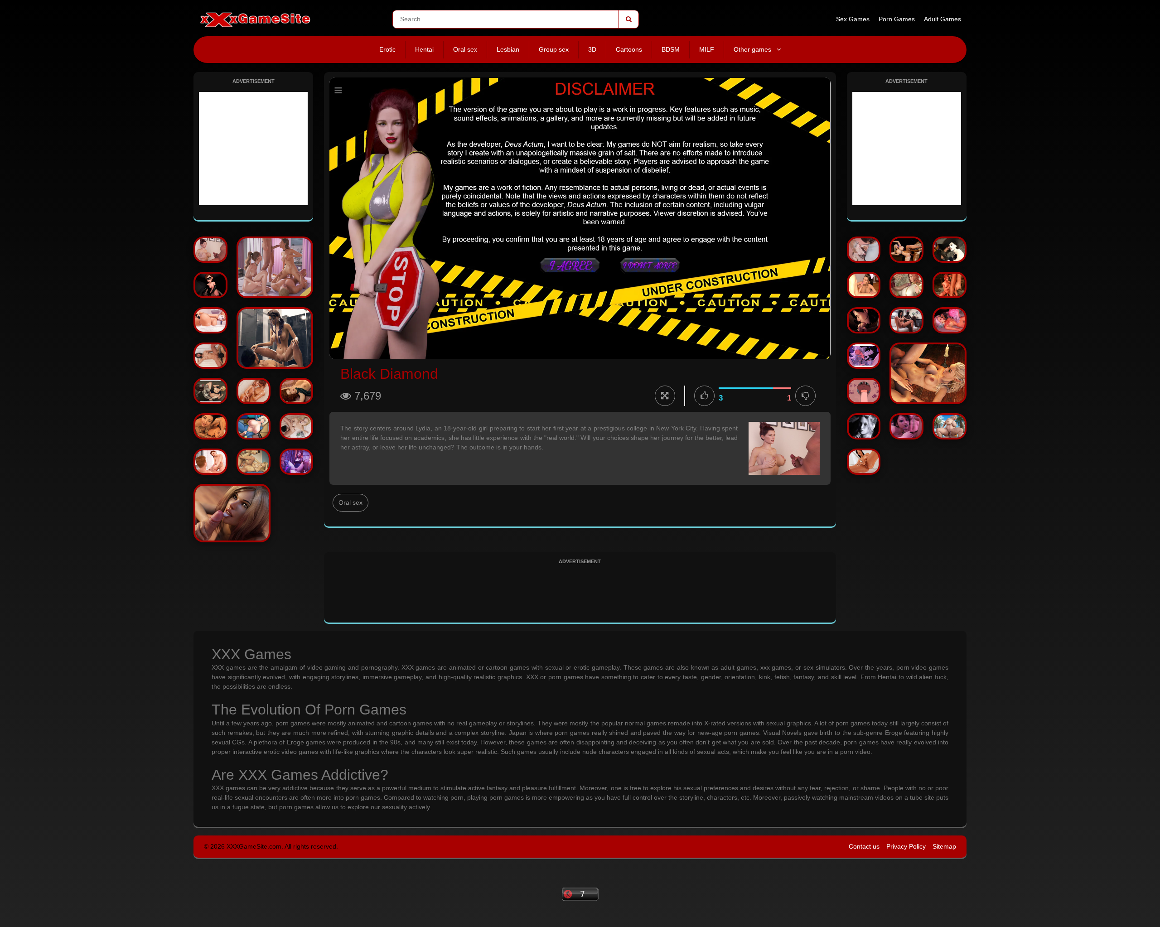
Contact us (864, 846)
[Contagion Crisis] (210, 391)
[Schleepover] (950, 285)
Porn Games (897, 19)
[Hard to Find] (210, 462)
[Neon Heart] (906, 426)
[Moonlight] (275, 338)
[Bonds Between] (275, 267)
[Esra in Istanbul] (906, 320)
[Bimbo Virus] (906, 250)
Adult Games (942, 19)
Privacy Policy (906, 846)
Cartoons (629, 49)
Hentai (424, 49)
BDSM (671, 49)
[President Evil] (950, 250)
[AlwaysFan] (864, 250)
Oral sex (465, 49)
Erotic (387, 49)
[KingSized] (906, 285)
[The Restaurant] (254, 462)
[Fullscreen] (665, 396)
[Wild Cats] (254, 391)
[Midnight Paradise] (232, 513)
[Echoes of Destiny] (928, 373)
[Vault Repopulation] (254, 426)
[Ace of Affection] (297, 426)
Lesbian (508, 49)
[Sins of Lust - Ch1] (864, 285)
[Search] (628, 19)
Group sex (554, 49)
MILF (706, 49)
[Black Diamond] (210, 250)
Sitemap (944, 846)
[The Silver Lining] (864, 320)
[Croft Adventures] (864, 462)
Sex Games (853, 19)
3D (592, 49)
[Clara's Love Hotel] (950, 320)
